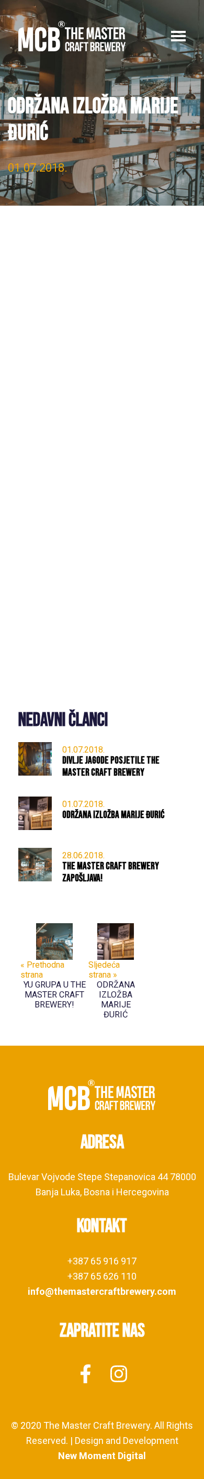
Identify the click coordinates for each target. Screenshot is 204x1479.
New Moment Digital (102, 1455)
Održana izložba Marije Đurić (116, 999)
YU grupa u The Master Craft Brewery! (55, 995)
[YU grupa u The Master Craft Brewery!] (54, 940)
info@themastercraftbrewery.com (102, 1291)
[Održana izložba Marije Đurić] (115, 940)
